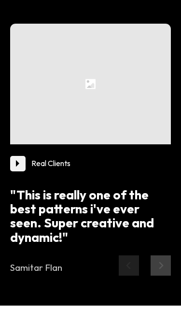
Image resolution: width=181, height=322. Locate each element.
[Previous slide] (129, 265)
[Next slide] (161, 265)
